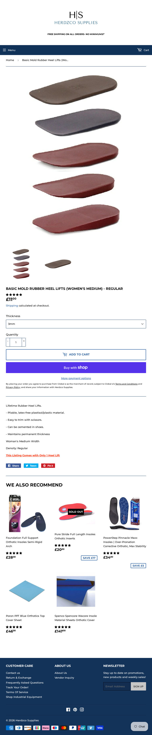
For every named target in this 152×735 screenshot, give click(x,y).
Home (10, 60)
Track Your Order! (17, 687)
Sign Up (138, 686)
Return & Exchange (18, 677)
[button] (14, 294)
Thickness (13, 316)
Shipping (12, 305)
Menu (11, 50)
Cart (146, 50)
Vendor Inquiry (64, 677)
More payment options (76, 378)
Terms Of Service (17, 692)
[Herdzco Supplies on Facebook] (68, 710)
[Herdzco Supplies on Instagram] (82, 710)
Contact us (13, 672)
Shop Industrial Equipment (24, 696)
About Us (61, 672)
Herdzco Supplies (27, 720)
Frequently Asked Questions (25, 682)
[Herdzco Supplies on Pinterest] (75, 710)
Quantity (12, 334)
